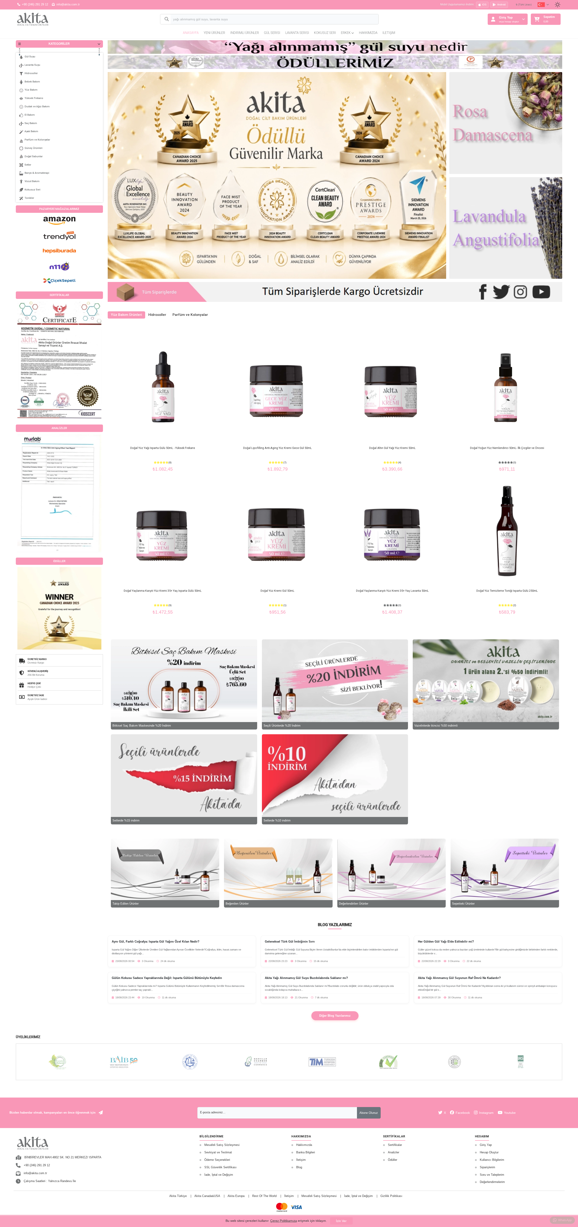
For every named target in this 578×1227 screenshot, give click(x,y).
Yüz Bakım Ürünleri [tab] (126, 315)
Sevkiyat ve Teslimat (218, 1152)
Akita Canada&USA (207, 1196)
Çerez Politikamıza (283, 1220)
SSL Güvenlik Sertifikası (220, 1167)
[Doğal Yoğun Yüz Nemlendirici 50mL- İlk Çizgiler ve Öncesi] (507, 388)
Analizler (393, 1152)
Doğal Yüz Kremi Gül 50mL (277, 590)
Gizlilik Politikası (391, 1196)
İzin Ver (341, 1221)
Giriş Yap (486, 1145)
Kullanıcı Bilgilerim (492, 1159)
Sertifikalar (395, 1145)
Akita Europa (236, 1196)
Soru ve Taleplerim (492, 1174)
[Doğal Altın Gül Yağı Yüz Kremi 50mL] (392, 388)
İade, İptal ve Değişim (218, 1174)
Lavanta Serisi (297, 33)
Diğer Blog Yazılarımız (335, 1015)
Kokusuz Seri (325, 33)
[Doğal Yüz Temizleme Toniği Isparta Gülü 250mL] (507, 531)
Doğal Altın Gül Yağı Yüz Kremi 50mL (392, 448)
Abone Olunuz (368, 1112)
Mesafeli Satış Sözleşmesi (222, 1145)
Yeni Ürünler (214, 33)
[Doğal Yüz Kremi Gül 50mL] (277, 531)
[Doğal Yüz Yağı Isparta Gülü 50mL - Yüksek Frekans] (163, 388)
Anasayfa (191, 33)
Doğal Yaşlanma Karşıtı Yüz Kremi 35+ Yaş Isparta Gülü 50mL (163, 590)
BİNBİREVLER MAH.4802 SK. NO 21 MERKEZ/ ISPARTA (62, 1157)
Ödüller (392, 1159)
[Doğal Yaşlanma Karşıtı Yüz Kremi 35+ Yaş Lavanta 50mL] (392, 531)
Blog (299, 1167)
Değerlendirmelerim (492, 1182)
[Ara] (165, 19)
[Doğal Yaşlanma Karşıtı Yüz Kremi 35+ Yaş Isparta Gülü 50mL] (163, 531)
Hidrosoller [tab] (157, 315)
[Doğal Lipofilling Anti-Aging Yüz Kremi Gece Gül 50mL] (277, 388)
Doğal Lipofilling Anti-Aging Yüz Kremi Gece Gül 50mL (277, 448)
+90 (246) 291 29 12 (35, 4)
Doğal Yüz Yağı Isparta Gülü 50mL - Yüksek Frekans (162, 448)
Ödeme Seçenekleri (217, 1159)
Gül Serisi (272, 33)
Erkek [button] (346, 33)
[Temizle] (371, 20)
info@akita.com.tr (68, 4)
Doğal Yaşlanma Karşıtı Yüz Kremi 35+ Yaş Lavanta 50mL (392, 590)
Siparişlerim (487, 1167)
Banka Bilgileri (305, 1152)
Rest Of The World (264, 1196)
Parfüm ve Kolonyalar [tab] (190, 315)
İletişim (388, 33)
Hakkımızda (368, 33)
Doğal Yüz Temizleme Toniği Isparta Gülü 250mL (507, 590)
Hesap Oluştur (489, 1152)
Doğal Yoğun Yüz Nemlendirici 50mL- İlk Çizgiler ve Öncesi (507, 448)
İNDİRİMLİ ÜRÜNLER (244, 33)
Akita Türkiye (178, 1196)
